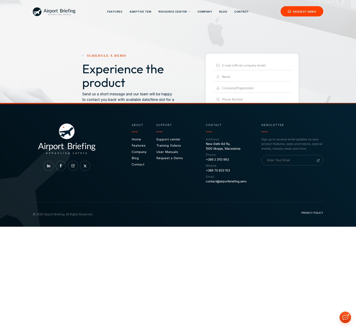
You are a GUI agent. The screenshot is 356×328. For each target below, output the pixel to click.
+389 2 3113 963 (217, 159)
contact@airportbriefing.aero (226, 181)
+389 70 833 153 (218, 170)
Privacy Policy (312, 212)
